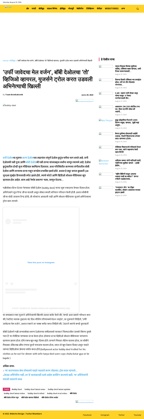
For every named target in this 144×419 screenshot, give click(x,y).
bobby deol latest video (14, 393)
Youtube (137, 415)
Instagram (105, 415)
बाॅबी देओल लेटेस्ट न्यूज (11, 397)
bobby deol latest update (59, 389)
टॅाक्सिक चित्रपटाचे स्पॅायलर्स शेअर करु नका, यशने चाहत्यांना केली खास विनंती (128, 149)
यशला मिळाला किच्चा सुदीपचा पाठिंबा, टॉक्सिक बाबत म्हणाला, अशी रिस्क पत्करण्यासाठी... (128, 69)
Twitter (121, 415)
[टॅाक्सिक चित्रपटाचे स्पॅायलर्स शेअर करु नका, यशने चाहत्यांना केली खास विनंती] (106, 151)
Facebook (87, 415)
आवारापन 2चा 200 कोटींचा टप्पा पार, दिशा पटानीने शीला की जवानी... (127, 109)
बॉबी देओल (31, 162)
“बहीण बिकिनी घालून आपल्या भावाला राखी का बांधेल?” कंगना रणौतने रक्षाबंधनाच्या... (126, 176)
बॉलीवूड (12, 60)
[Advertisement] (72, 38)
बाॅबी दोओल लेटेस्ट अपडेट (50, 397)
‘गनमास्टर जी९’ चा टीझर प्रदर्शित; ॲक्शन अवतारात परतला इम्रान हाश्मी (127, 190)
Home (5, 60)
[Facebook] (128, 2)
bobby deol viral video (57, 393)
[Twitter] (136, 2)
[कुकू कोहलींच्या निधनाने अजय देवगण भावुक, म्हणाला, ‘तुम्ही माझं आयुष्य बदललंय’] (106, 124)
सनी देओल (8, 158)
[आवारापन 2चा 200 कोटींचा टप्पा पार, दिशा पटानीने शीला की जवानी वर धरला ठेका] (106, 110)
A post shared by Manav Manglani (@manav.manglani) (41, 308)
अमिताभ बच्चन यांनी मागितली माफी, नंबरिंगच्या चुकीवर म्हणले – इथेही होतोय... (128, 163)
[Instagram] (132, 2)
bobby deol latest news (35, 389)
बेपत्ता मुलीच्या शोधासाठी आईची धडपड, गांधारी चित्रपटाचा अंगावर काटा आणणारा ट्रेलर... (127, 136)
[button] (137, 8)
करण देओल (27, 158)
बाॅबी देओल (73, 393)
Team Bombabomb (14, 94)
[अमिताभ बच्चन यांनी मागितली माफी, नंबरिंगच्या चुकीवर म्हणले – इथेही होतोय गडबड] (106, 164)
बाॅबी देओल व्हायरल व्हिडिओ (30, 397)
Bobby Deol (17, 389)
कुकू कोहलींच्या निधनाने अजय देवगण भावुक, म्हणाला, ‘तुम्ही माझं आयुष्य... (127, 122)
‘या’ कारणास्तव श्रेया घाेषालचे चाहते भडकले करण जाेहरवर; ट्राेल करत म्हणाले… (41, 371)
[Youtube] (139, 2)
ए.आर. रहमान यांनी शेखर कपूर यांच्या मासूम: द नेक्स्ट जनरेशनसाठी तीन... (126, 95)
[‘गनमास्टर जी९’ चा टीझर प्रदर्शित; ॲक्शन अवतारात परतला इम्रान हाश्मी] (106, 191)
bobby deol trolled (36, 393)
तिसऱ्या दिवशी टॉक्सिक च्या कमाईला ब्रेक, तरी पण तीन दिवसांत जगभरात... (128, 82)
